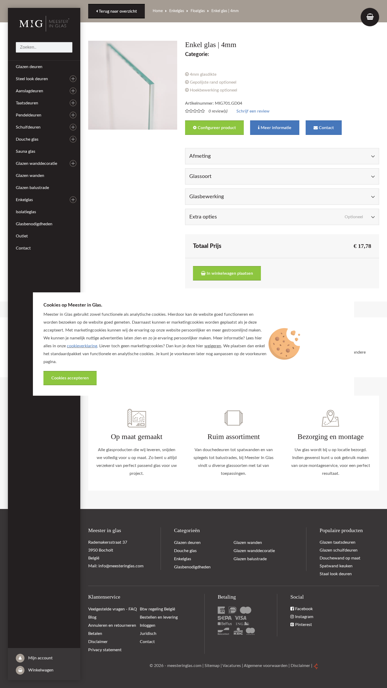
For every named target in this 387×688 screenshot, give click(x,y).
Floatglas (198, 11)
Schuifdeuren (28, 127)
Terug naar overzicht (117, 11)
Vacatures (231, 666)
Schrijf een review (253, 111)
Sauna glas (25, 151)
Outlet (22, 236)
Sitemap (212, 666)
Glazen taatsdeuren (337, 542)
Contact (23, 248)
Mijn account (40, 658)
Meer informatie (275, 128)
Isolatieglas (26, 212)
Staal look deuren (336, 574)
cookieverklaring (82, 346)
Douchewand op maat (340, 558)
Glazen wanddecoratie (36, 163)
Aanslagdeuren (29, 91)
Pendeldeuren (28, 115)
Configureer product (216, 128)
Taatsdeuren (27, 103)
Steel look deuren (32, 79)
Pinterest (303, 625)
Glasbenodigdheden (34, 224)
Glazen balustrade (32, 188)
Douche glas (27, 139)
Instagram (303, 617)
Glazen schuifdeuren (339, 550)
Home (158, 11)
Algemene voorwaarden (265, 666)
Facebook (303, 609)
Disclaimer (300, 666)
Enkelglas (24, 200)
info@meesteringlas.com (120, 566)
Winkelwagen (40, 670)
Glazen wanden (30, 176)
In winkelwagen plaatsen (229, 273)
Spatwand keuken (336, 566)
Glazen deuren (29, 67)
